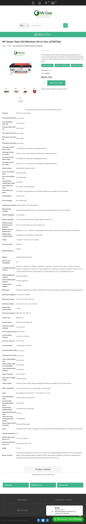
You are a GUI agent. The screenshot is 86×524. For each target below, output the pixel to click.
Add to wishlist (47, 65)
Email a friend (77, 65)
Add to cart (56, 83)
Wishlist (46, 2)
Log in (39, 2)
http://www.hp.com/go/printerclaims (36, 148)
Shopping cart (53, 2)
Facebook (38, 520)
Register (33, 2)
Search (65, 25)
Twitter (43, 520)
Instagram (47, 520)
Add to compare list (62, 65)
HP (50, 70)
